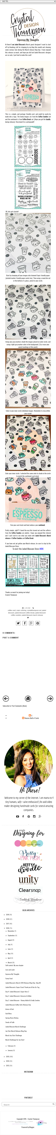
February (10, 1046)
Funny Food (9, 978)
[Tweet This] (18, 623)
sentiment (41, 525)
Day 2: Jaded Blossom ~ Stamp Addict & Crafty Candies (22, 1000)
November (11, 931)
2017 (7, 923)
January (10, 1050)
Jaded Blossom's (40, 52)
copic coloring (21, 610)
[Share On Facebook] (25, 623)
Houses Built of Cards (32, 718)
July (9, 944)
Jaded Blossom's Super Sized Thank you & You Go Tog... (23, 987)
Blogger (31, 1127)
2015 (7, 1056)
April (9, 958)
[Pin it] (38, 623)
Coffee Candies (43, 116)
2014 (7, 1061)
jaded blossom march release (32, 615)
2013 (7, 1065)
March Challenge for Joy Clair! (14, 1040)
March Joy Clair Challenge (13, 1035)
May (9, 953)
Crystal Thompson (11, 595)
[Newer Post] (6, 701)
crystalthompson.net (34, 610)
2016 (7, 928)
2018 (7, 919)
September (11, 935)
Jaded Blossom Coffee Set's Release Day (18, 1005)
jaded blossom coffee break (25, 613)
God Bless (8, 1013)
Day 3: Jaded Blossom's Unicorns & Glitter (18, 996)
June (9, 949)
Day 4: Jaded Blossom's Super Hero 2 (17, 991)
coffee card (12, 610)
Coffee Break (26, 119)
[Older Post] (50, 701)
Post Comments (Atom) (19, 706)
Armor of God (9, 1009)
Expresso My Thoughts (12, 974)
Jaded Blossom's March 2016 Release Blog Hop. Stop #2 (23, 983)
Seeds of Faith (9, 1022)
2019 (7, 914)
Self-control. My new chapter (14, 965)
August (10, 940)
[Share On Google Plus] (31, 623)
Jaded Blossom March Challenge (15, 1027)
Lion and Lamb (10, 970)
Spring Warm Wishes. (12, 1018)
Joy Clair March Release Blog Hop (16, 1031)
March (10, 962)
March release (29, 50)
